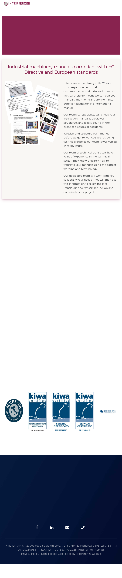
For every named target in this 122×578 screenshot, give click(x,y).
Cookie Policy (66, 553)
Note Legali (48, 553)
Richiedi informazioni (61, 228)
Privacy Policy (30, 553)
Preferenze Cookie (89, 553)
